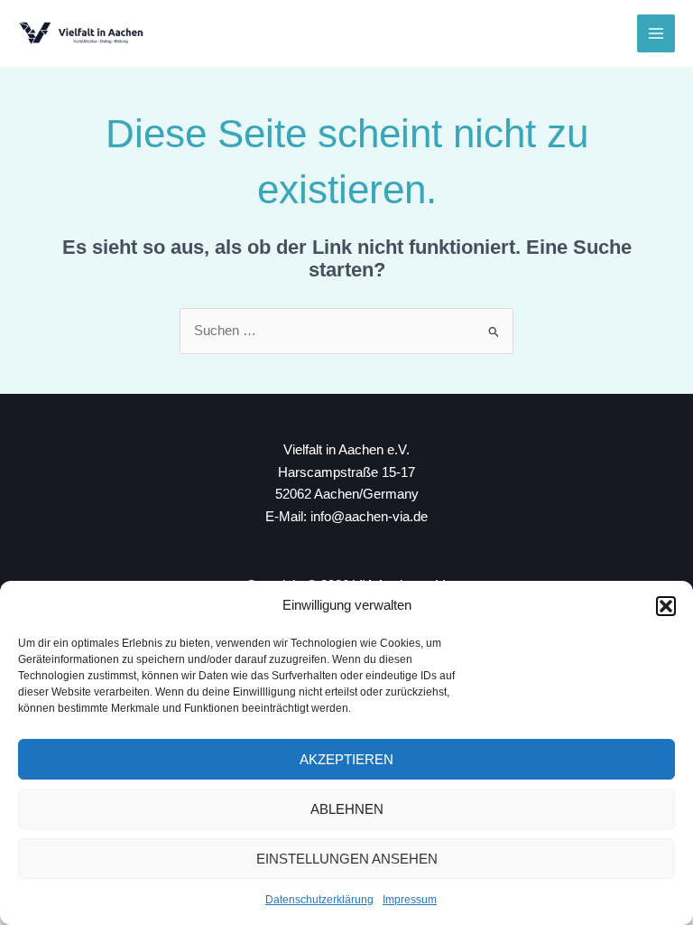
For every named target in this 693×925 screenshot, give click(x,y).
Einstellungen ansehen (347, 858)
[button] (666, 606)
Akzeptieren (346, 759)
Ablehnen (346, 809)
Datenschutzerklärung (319, 899)
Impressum (410, 899)
